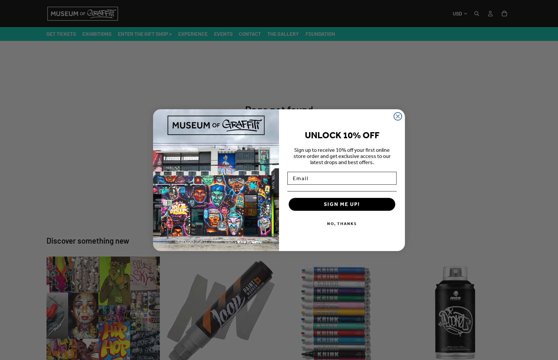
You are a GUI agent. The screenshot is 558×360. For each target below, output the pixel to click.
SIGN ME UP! (342, 204)
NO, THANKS (342, 223)
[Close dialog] (398, 116)
